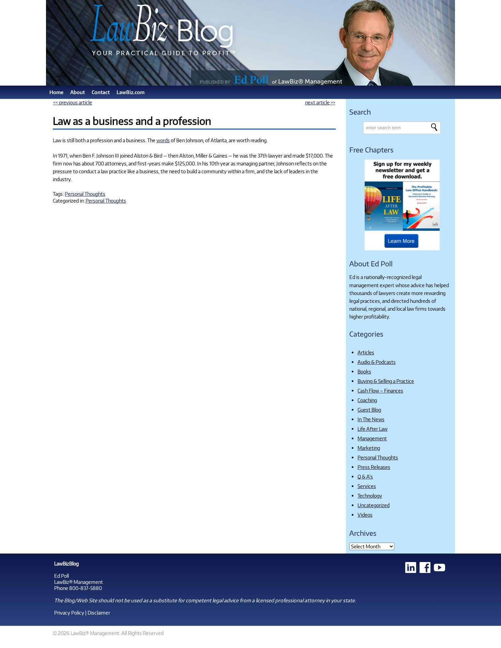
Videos (365, 515)
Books (364, 371)
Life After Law (373, 429)
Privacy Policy (69, 612)
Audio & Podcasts (377, 362)
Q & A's (365, 476)
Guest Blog (369, 410)
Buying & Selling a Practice (386, 381)
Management (372, 438)
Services (367, 486)
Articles (366, 352)
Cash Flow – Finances (380, 390)
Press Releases (374, 467)
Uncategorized (374, 505)
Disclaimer (99, 612)
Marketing (369, 448)
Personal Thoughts (85, 194)
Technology (370, 495)
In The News (371, 419)
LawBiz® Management (78, 582)
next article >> (320, 102)
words (163, 140)
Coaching (367, 400)
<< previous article (72, 102)
